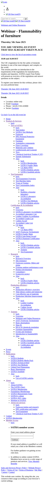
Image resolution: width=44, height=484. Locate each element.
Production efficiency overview (28, 290)
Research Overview (23, 258)
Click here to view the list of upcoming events (18, 54)
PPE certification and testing (26, 409)
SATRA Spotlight (17, 372)
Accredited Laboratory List (26, 214)
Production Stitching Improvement (29, 296)
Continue (15, 440)
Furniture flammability (24, 329)
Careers (4, 472)
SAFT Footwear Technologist (27, 232)
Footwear (19, 134)
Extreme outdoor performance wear (29, 267)
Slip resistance (21, 261)
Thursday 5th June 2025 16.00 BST (15, 93)
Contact (9, 416)
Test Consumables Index (25, 185)
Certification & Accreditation (22, 205)
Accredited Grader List (24, 219)
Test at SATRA (17, 125)
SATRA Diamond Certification (28, 239)
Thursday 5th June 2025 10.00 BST (15, 89)
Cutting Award (21, 221)
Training (24, 250)
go (26, 19)
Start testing (20, 130)
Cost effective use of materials (27, 294)
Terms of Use (12, 470)
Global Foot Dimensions (20, 367)
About (8, 380)
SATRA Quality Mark (29, 165)
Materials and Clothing (24, 148)
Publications (10, 354)
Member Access (12, 420)
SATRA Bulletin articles (30, 170)
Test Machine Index (23, 181)
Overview (19, 210)
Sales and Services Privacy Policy (14, 468)
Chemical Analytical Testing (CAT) (29, 154)
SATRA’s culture (17, 396)
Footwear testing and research (27, 407)
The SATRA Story (18, 387)
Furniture (14, 104)
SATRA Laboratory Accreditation (28, 197)
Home (8, 119)
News (8, 352)
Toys (17, 152)
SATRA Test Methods (24, 132)
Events (8, 349)
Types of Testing (22, 183)
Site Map (37, 470)
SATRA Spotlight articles (30, 172)
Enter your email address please (23, 432)
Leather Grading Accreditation (27, 216)
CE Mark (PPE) (27, 168)
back (12, 123)
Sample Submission (23, 156)
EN (14, 21)
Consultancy (20, 272)
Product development (24, 270)
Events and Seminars (24, 332)
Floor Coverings (22, 145)
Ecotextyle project (23, 274)
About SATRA (16, 385)
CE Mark (19, 225)
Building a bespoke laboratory (28, 193)
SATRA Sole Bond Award (26, 236)
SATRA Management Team (21, 394)
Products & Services (14, 121)
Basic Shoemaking (18, 369)
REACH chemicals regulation (27, 327)
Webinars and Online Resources (13, 25)
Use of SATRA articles (24, 378)
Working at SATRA (18, 400)
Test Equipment (17, 174)
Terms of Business (26, 470)
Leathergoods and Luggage (26, 150)
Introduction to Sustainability (27, 334)
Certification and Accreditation (27, 346)
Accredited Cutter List (24, 223)
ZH (29, 21)
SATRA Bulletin (17, 358)
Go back (4, 115)
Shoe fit (19, 325)
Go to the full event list (17, 115)
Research (14, 254)
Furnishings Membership (20, 392)
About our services (18, 403)
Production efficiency (19, 285)
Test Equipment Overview (26, 179)
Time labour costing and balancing (29, 292)
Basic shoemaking (23, 323)
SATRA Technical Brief (20, 363)
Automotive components (25, 143)
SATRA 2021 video (18, 398)
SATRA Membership (29, 163)
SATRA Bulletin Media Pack (22, 360)
